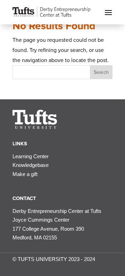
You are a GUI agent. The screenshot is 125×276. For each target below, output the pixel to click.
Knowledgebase (30, 165)
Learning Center (30, 156)
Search (101, 72)
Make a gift (25, 174)
